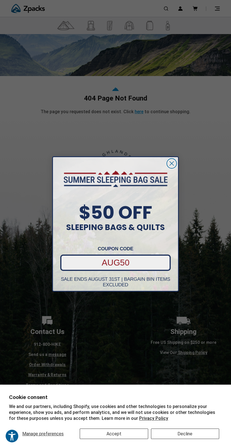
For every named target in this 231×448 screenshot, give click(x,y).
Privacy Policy (153, 418)
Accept (113, 433)
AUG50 (116, 262)
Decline (184, 433)
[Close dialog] (172, 163)
